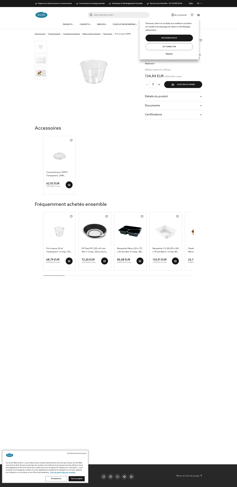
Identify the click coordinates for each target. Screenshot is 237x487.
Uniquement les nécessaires (77, 453)
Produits (67, 24)
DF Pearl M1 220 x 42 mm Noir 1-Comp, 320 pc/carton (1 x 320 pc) (95, 250)
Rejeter (169, 54)
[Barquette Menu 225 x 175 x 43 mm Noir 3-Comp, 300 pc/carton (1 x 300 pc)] (130, 231)
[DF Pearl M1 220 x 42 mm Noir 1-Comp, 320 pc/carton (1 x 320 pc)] (95, 231)
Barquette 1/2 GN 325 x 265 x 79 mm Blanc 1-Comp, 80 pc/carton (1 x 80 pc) (166, 250)
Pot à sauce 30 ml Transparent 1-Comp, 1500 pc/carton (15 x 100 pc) (58, 250)
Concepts (84, 24)
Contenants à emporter (71, 34)
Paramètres (56, 479)
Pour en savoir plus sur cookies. (63, 472)
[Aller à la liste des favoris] (192, 15)
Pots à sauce (107, 34)
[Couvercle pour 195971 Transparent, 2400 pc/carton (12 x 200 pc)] (59, 155)
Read (149, 63)
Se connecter (169, 47)
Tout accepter (77, 479)
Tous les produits (54, 34)
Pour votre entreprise (124, 24)
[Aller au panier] (198, 15)
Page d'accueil (40, 34)
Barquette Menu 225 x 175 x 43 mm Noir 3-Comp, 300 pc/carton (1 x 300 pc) (129, 250)
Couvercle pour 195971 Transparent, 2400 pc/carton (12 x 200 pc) (57, 174)
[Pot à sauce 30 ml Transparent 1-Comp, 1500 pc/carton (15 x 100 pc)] (59, 231)
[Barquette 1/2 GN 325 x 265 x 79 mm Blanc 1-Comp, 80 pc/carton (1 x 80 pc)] (166, 231)
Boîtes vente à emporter (91, 34)
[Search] (91, 14)
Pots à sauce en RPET (123, 34)
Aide (191, 3)
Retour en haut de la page (187, 476)
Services (101, 24)
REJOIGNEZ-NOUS (169, 38)
